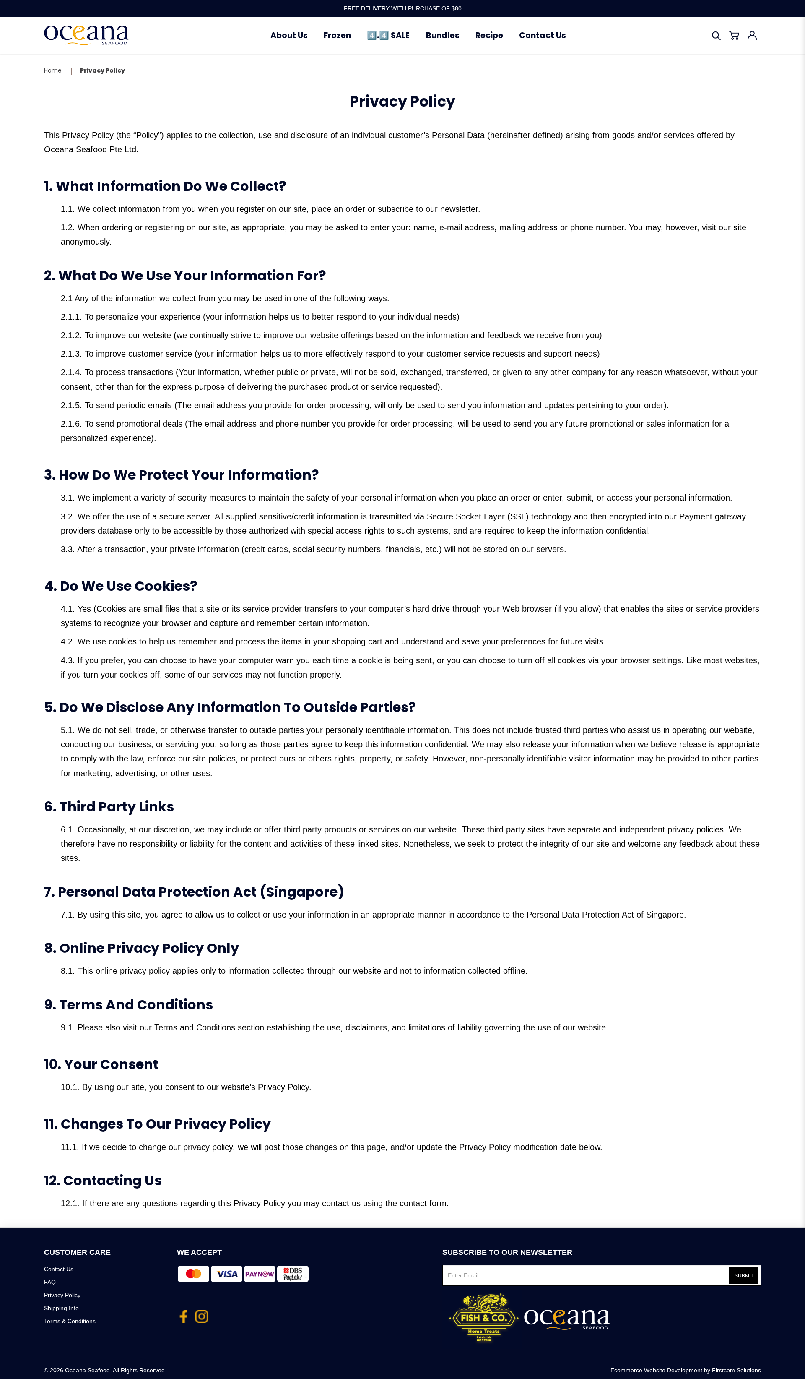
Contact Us (58, 1269)
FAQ (50, 1282)
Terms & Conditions (70, 1321)
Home (53, 70)
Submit (744, 1276)
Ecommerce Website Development (656, 1370)
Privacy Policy (102, 70)
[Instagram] (201, 1313)
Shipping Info (61, 1308)
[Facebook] (183, 1313)
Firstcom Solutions (736, 1370)
